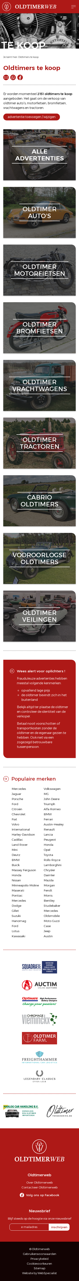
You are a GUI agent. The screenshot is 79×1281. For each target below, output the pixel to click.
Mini (15, 849)
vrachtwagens (13, 108)
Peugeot (50, 839)
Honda (48, 844)
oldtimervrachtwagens (39, 385)
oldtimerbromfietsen (39, 328)
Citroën (17, 809)
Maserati (18, 890)
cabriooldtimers (39, 501)
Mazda (49, 880)
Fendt (48, 890)
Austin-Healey (54, 824)
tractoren (36, 108)
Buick (16, 865)
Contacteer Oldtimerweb (39, 1187)
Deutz (16, 855)
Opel (47, 849)
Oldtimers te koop (28, 57)
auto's (21, 103)
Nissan (16, 880)
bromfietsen (57, 103)
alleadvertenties (39, 155)
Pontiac (17, 895)
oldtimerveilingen (39, 616)
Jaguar (16, 794)
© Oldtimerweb (39, 1249)
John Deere (51, 799)
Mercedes (19, 789)
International (21, 829)
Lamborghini (52, 865)
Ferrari (48, 819)
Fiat (14, 819)
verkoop (53, 99)
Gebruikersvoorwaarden (39, 1254)
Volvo (15, 824)
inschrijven (59, 1227)
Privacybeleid (39, 1258)
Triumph (49, 804)
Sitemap (39, 1268)
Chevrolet (18, 814)
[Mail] (6, 77)
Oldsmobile (52, 916)
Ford (15, 804)
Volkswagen (52, 789)
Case (47, 926)
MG (46, 794)
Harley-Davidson (23, 834)
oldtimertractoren (39, 443)
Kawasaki (18, 936)
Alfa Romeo (52, 809)
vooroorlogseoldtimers (39, 558)
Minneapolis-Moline (25, 885)
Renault (49, 829)
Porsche (17, 799)
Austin (48, 936)
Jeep (47, 931)
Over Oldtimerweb (39, 1182)
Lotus (15, 931)
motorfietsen (36, 103)
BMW (48, 814)
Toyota (48, 855)
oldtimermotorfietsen (39, 270)
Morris (48, 895)
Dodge (16, 905)
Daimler (49, 875)
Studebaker (52, 905)
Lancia (48, 834)
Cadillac (17, 839)
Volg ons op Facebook (42, 1195)
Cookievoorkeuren (39, 1263)
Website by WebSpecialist (39, 1273)
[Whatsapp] (13, 77)
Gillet (15, 910)
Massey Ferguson (24, 870)
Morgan (49, 885)
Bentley (49, 900)
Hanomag (19, 921)
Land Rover (20, 844)
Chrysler (49, 870)
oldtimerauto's (40, 212)
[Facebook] (20, 77)
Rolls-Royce (52, 860)
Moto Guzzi (52, 921)
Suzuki (16, 916)
